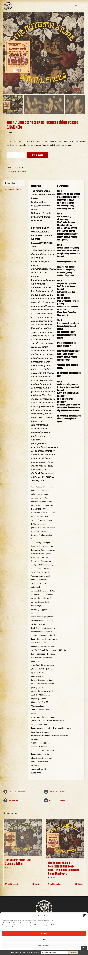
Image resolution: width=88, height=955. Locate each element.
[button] (84, 916)
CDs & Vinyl (20, 171)
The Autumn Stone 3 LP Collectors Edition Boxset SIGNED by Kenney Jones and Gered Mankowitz (63, 868)
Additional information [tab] (14, 189)
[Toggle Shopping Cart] (76, 6)
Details (37, 884)
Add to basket (38, 155)
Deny (44, 939)
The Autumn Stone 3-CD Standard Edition (18, 862)
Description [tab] (10, 183)
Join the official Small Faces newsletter (24, 952)
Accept (44, 933)
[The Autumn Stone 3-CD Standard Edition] (23, 837)
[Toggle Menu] (82, 6)
